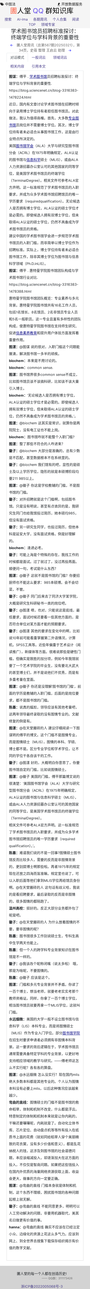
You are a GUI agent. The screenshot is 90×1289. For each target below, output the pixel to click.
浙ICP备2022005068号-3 (42, 1286)
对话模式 (17, 57)
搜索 (8, 19)
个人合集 (60, 19)
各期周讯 (40, 19)
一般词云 (39, 57)
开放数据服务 (71, 4)
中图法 (10, 4)
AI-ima (22, 19)
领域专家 (48, 24)
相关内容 (17, 66)
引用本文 (39, 66)
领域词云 (60, 57)
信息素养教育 (26, 333)
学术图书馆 (38, 76)
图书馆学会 (24, 146)
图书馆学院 (71, 1033)
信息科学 (33, 159)
